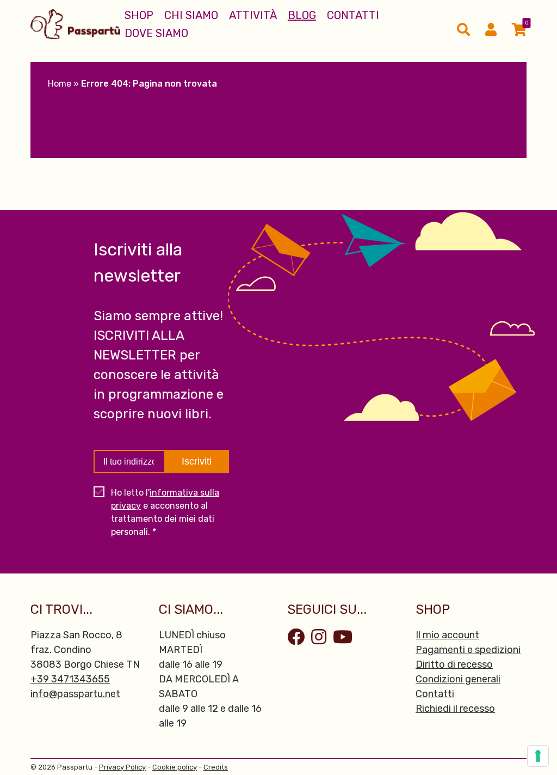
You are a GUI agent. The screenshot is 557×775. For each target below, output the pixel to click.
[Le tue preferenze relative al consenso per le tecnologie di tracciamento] (538, 756)
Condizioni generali (458, 679)
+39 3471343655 (70, 679)
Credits (215, 767)
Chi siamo (191, 15)
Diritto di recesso (454, 664)
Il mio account (447, 635)
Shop (139, 15)
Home (59, 83)
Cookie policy (174, 767)
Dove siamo (156, 33)
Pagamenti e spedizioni (468, 650)
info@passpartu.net (75, 694)
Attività (253, 15)
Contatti (353, 15)
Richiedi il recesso (455, 709)
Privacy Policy (122, 767)
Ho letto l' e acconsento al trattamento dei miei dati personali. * (165, 512)
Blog (302, 15)
